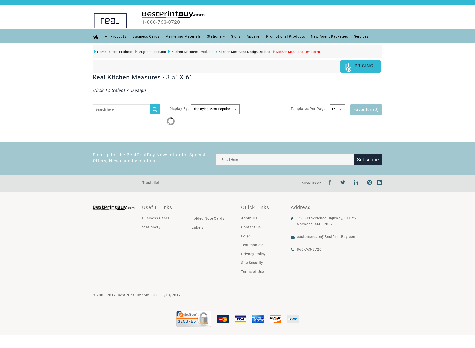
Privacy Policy (253, 254)
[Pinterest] (369, 183)
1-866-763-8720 (161, 22)
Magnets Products (152, 52)
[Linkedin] (356, 183)
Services (361, 36)
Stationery (216, 36)
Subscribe (368, 159)
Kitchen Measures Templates (298, 52)
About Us (249, 218)
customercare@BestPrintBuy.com (326, 237)
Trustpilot (151, 183)
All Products (115, 36)
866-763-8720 (309, 249)
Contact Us (251, 227)
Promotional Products (285, 36)
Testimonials (252, 245)
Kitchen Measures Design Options (244, 52)
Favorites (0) (366, 109)
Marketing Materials (183, 36)
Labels (197, 227)
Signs (236, 36)
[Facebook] (330, 183)
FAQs (245, 236)
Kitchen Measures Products (192, 52)
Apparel (253, 36)
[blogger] (379, 183)
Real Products (122, 52)
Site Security (252, 263)
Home (101, 52)
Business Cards (146, 36)
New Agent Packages (329, 36)
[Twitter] (342, 183)
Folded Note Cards (208, 218)
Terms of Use (252, 272)
